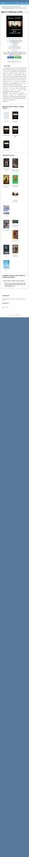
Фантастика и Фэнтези (15, 6)
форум (7, 299)
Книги (8, 6)
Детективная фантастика (8, 8)
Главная (3, 6)
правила (20, 299)
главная (3, 299)
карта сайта (15, 299)
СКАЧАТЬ (11, 57)
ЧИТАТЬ (18, 57)
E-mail (7, 307)
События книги (14, 50)
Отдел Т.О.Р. (15, 42)
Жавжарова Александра (16, 40)
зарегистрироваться (9, 286)
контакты (11, 299)
